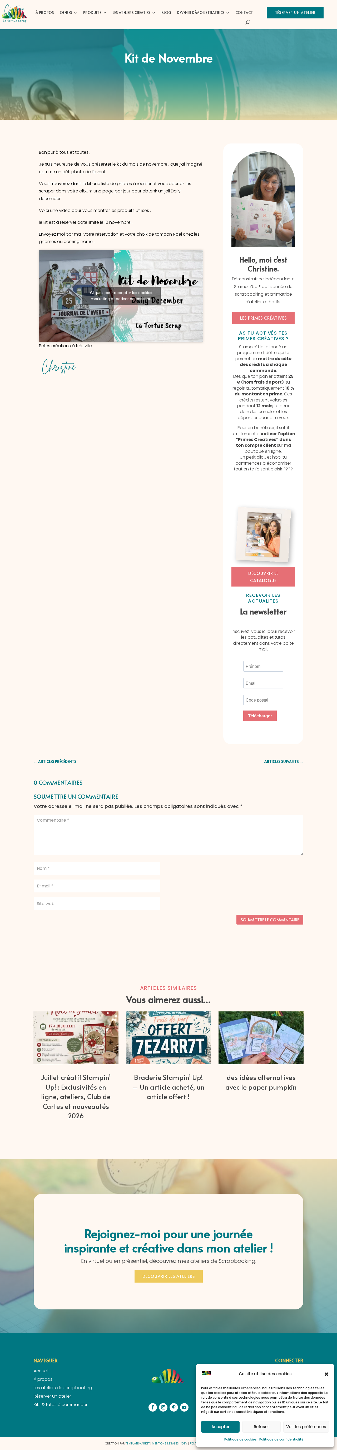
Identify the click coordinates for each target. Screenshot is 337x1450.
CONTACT (244, 12)
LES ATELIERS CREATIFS (131, 12)
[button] (326, 1374)
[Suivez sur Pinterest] (174, 1407)
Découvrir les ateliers (168, 1276)
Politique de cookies (240, 1439)
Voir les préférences (306, 1426)
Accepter (220, 1426)
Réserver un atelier (295, 12)
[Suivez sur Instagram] (163, 1407)
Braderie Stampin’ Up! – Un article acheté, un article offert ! (168, 1086)
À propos (45, 12)
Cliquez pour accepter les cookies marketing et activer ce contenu (121, 295)
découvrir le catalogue (263, 576)
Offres (66, 12)
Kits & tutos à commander (60, 1405)
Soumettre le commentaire (270, 919)
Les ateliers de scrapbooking (63, 1388)
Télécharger (260, 716)
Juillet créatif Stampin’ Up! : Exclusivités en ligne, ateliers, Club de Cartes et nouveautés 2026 (76, 1096)
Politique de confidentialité (281, 1439)
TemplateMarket (138, 1443)
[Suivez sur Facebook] (152, 1407)
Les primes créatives (263, 318)
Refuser (261, 1426)
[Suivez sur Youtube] (184, 1407)
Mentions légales (165, 1443)
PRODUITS (92, 12)
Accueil (41, 1371)
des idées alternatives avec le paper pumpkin (261, 1081)
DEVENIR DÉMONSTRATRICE (200, 12)
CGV (184, 1443)
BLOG (166, 12)
